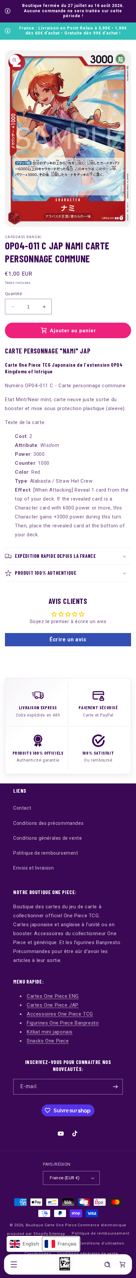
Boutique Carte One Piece (51, 1225)
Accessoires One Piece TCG (60, 1014)
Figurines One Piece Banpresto (63, 1023)
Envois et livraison (33, 868)
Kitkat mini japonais (50, 1032)
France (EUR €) (65, 1177)
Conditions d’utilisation (101, 1243)
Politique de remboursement (45, 853)
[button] (14, 1264)
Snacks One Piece (48, 1041)
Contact (22, 808)
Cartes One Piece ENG (53, 996)
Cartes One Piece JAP (53, 1005)
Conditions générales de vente (47, 838)
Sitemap (57, 1234)
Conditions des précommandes (48, 823)
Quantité (13, 293)
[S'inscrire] (115, 1086)
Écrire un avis (68, 639)
